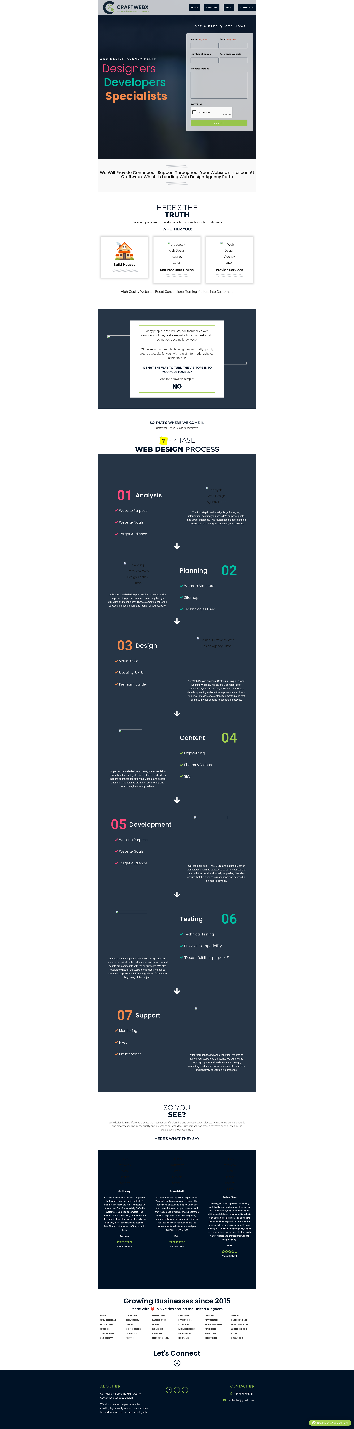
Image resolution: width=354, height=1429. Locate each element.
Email (228, 39)
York (234, 1334)
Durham (131, 1334)
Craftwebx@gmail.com (240, 1400)
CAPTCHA (196, 104)
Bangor (157, 1329)
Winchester (239, 1329)
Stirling (183, 1338)
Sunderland (239, 1320)
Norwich (184, 1334)
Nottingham (160, 1338)
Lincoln (183, 1316)
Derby (130, 1325)
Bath (103, 1316)
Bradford (106, 1325)
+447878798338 (244, 1394)
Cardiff (157, 1334)
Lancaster (159, 1320)
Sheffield (211, 1338)
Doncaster (133, 1329)
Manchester (186, 1329)
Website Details (200, 68)
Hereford (158, 1316)
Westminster (239, 1325)
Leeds (155, 1325)
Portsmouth (213, 1325)
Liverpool (185, 1320)
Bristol (105, 1329)
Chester (131, 1316)
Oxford (210, 1316)
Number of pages (201, 54)
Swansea (237, 1338)
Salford (210, 1334)
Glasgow (106, 1338)
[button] (330, 1423)
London (183, 1325)
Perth (195, 427)
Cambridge (107, 1334)
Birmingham (108, 1320)
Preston (210, 1329)
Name (199, 39)
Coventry (132, 1320)
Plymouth (211, 1320)
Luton (235, 1316)
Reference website (230, 54)
